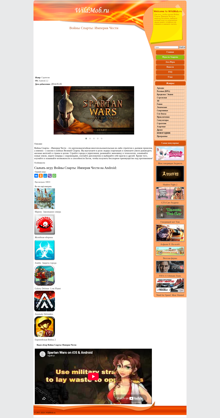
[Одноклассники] (41, 176)
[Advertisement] (93, 53)
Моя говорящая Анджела (170, 163)
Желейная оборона (44, 237)
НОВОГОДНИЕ (164, 133)
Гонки (159, 104)
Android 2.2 (43, 81)
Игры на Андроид (170, 57)
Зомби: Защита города (45, 263)
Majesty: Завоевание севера (48, 212)
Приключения (163, 117)
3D (158, 101)
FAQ (170, 72)
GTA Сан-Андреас (170, 202)
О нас (170, 77)
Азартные (161, 126)
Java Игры (170, 62)
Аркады (160, 88)
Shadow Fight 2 (170, 184)
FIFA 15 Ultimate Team (170, 276)
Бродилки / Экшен (165, 94)
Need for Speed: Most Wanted (170, 295)
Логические (162, 107)
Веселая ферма (170, 258)
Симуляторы (162, 120)
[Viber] (50, 176)
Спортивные (162, 110)
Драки (160, 130)
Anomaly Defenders (44, 314)
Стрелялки (162, 98)
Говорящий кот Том (170, 222)
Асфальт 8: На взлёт (170, 244)
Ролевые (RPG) (163, 91)
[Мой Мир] (45, 176)
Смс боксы (161, 114)
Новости (170, 67)
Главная (170, 52)
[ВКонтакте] (36, 176)
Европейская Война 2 (45, 340)
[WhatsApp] (54, 176)
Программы (162, 136)
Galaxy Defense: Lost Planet (48, 288)
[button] (86, 138)
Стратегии (45, 77)
